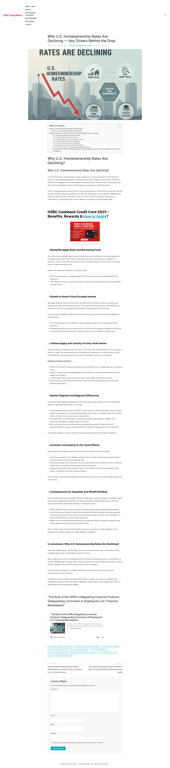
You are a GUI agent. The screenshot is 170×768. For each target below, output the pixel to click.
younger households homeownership (60, 656)
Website (53, 733)
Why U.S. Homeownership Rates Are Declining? (66, 129)
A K (51, 45)
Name (53, 715)
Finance (90, 45)
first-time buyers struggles (111, 646)
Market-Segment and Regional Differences (68, 141)
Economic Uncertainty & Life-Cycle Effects (68, 143)
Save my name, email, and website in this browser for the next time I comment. (77, 742)
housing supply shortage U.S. (58, 653)
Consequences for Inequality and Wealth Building (69, 145)
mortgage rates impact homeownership (83, 653)
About (33, 6)
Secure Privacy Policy (101, 764)
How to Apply (94, 216)
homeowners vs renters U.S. (58, 649)
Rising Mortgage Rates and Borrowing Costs (68, 135)
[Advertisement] (101, 15)
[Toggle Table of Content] (118, 126)
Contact (28, 24)
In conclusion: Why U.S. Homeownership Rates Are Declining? (73, 147)
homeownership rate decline (79, 649)
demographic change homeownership (61, 646)
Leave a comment (100, 45)
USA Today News (12, 15)
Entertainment (31, 18)
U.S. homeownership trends (108, 653)
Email (53, 724)
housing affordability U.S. (100, 649)
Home (27, 6)
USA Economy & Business (30, 14)
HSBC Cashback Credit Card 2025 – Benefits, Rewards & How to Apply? (74, 133)
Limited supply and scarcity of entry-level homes (69, 139)
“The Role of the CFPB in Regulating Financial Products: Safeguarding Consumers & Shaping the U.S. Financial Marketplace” (86, 150)
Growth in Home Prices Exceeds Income (67, 137)
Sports (28, 9)
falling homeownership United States (88, 646)
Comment (54, 689)
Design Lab (89, 764)
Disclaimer (29, 21)
